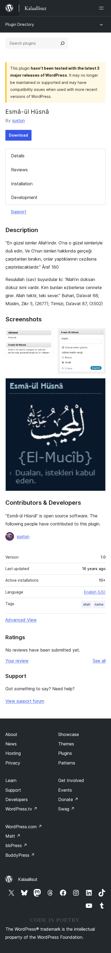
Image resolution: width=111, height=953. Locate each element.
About (11, 734)
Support (18, 211)
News (11, 743)
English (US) (95, 592)
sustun (18, 120)
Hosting (13, 753)
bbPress (16, 845)
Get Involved (71, 780)
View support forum (24, 701)
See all (99, 660)
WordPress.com (23, 826)
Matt (12, 836)
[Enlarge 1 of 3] (46, 335)
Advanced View (21, 620)
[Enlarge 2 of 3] (98, 335)
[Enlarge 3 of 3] (98, 385)
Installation (22, 183)
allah (86, 604)
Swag (66, 809)
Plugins (65, 753)
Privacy (12, 763)
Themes (66, 743)
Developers (16, 799)
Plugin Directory (19, 24)
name (99, 604)
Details (18, 155)
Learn (10, 780)
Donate (68, 799)
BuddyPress (20, 855)
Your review (17, 660)
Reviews (19, 169)
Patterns (66, 763)
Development (24, 197)
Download (18, 135)
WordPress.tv (21, 809)
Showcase (68, 734)
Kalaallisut (27, 879)
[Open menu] (102, 8)
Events (65, 790)
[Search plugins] (62, 43)
